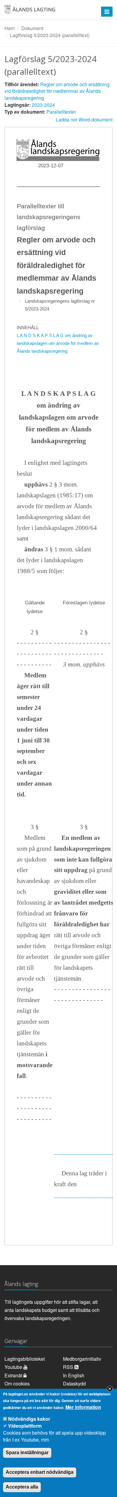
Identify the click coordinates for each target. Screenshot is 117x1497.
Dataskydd (74, 1383)
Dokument (32, 28)
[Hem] (48, 11)
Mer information (83, 1407)
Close (109, 1388)
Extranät (13, 1375)
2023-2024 (43, 104)
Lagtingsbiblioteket (24, 1358)
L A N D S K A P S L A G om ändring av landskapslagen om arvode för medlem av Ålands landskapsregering (58, 343)
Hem (9, 28)
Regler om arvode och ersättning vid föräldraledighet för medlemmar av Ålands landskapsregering (57, 91)
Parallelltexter (61, 111)
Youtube (13, 1366)
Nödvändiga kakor (29, 1418)
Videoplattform (25, 1425)
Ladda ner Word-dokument (84, 119)
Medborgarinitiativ (82, 1358)
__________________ (83, 1151)
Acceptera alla (22, 1486)
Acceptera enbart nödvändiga (40, 1472)
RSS (68, 1366)
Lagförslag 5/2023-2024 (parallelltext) (49, 35)
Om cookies (17, 1383)
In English (73, 1375)
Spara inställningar (27, 1452)
